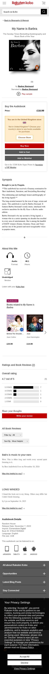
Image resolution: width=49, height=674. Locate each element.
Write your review (24, 416)
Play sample (27, 94)
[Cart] (43, 3)
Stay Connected (11, 590)
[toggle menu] (4, 3)
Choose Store (24, 137)
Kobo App (20, 287)
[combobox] (12, 435)
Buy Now (24, 146)
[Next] (45, 332)
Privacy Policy (27, 647)
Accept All (24, 657)
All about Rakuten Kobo (15, 565)
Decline (24, 663)
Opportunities (10, 573)
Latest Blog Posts (12, 582)
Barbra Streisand (26, 86)
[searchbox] (24, 11)
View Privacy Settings (24, 668)
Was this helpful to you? (12, 473)
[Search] (44, 11)
